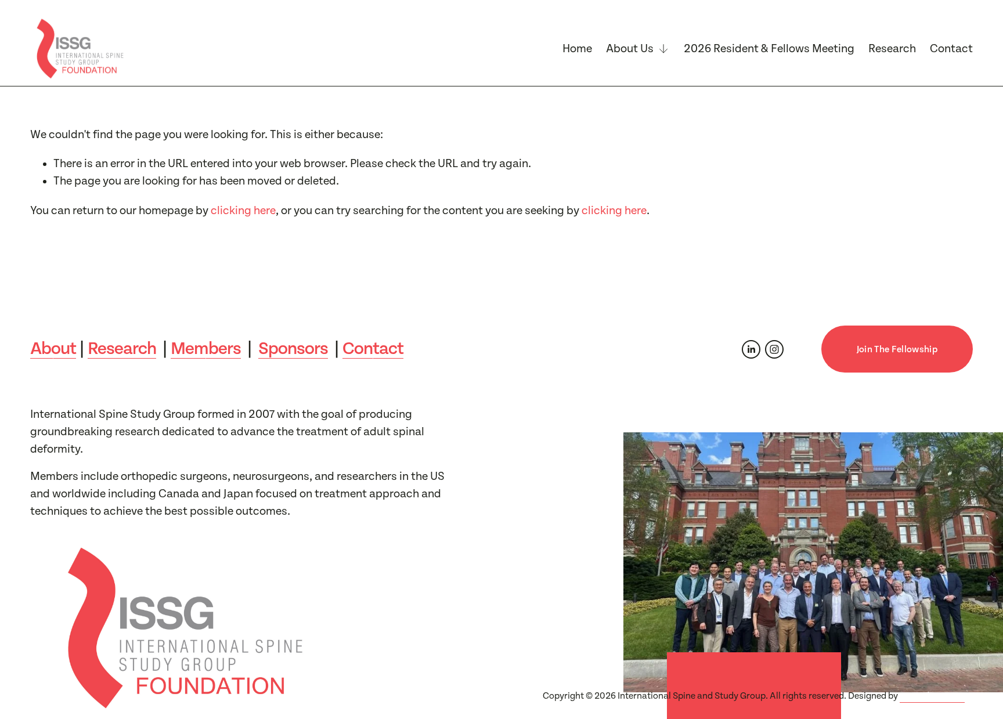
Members (206, 348)
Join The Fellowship (897, 349)
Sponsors (293, 348)
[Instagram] (774, 349)
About (53, 348)
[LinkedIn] (751, 349)
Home (577, 48)
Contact (951, 48)
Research (892, 48)
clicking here (243, 210)
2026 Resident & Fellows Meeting (769, 48)
